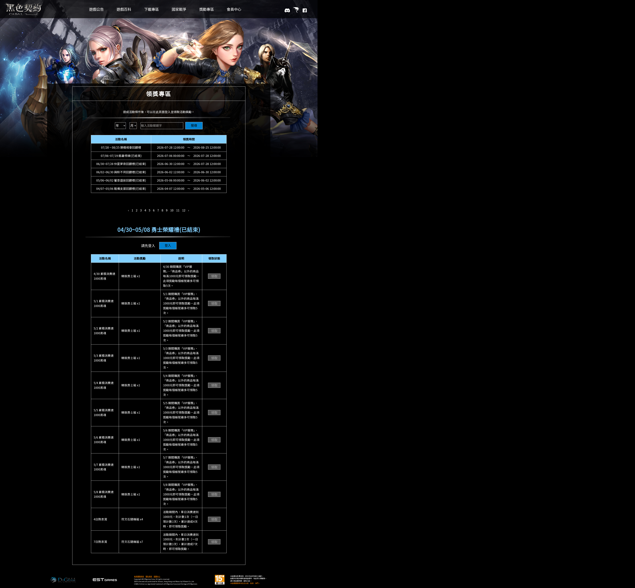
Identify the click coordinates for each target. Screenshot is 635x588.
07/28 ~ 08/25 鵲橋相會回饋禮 (121, 147)
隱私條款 (149, 576)
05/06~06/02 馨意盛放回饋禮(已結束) (121, 180)
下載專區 (151, 9)
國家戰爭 (179, 9)
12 (183, 210)
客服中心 (157, 576)
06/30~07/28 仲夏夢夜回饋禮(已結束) (121, 164)
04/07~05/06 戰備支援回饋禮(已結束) (121, 188)
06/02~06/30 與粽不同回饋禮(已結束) (121, 172)
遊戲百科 (124, 9)
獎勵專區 (206, 9)
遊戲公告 (96, 9)
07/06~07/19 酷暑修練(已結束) (121, 156)
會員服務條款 (139, 576)
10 (171, 210)
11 (177, 210)
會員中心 (234, 9)
